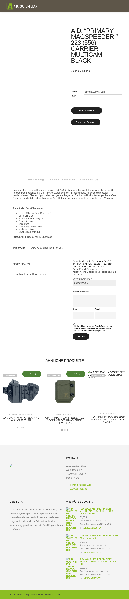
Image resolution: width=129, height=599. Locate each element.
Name (76, 309)
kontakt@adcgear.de (80, 484)
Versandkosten (92, 528)
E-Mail (98, 309)
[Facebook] (108, 595)
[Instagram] (113, 595)
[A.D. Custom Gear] (22, 6)
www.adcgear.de (78, 488)
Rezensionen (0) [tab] (89, 179)
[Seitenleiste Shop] (106, 6)
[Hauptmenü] (117, 6)
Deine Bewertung (82, 278)
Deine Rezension (81, 292)
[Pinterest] (117, 595)
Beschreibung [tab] (36, 179)
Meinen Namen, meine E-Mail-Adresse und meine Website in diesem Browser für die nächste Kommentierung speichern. (93, 328)
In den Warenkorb (86, 110)
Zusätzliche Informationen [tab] (62, 179)
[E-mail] (103, 595)
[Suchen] (112, 6)
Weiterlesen (20, 393)
